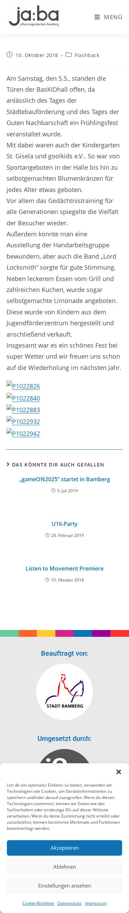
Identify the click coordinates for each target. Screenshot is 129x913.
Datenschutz (69, 903)
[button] (118, 771)
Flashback (87, 55)
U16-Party (65, 524)
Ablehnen (64, 866)
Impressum (96, 903)
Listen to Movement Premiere (64, 568)
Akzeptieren (65, 847)
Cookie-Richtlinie (38, 903)
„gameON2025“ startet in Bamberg (64, 479)
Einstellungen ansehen (64, 885)
